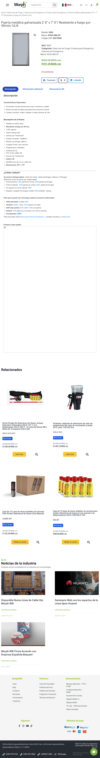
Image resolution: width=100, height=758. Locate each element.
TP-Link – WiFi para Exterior (76, 706)
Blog (14, 687)
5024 (26, 205)
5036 (15, 211)
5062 (21, 185)
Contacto (16, 691)
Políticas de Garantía (47, 691)
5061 (20, 182)
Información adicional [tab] (33, 89)
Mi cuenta (16, 694)
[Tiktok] (31, 725)
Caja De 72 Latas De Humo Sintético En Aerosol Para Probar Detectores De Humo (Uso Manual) (23, 512)
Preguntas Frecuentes (47, 694)
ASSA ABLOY (53, 54)
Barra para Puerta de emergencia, (33, 217)
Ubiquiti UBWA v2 (72, 699)
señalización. (66, 217)
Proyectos (16, 701)
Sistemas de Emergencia (34, 13)
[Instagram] (23, 725)
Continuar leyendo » (9, 610)
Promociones (18, 698)
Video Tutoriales (72, 709)
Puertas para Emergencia (56, 13)
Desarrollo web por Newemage (80, 754)
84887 (19, 214)
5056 (38, 185)
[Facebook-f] (19, 725)
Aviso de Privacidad (46, 684)
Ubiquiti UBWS (71, 702)
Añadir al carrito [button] (19, 542)
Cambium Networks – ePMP (74, 691)
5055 (37, 182)
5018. (27, 202)
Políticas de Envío (46, 687)
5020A (15, 205)
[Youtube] (27, 725)
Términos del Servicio (47, 698)
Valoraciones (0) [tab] (56, 89)
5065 (29, 188)
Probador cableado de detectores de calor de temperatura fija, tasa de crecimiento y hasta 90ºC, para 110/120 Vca (73, 425)
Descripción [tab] (10, 89)
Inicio (3, 13)
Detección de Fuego (15, 13)
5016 (21, 208)
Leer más (19, 454)
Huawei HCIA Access (74, 696)
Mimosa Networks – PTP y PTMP (76, 685)
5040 (36, 191)
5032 (31, 208)
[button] (35, 35)
